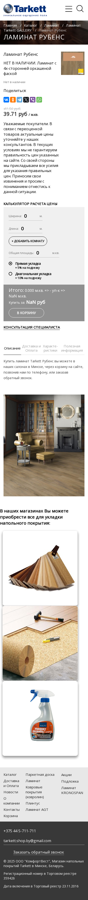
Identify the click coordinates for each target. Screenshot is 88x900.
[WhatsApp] (39, 99)
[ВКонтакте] (6, 99)
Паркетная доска (40, 774)
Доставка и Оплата (11, 783)
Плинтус (33, 803)
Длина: (14, 228)
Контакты (12, 809)
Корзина (11, 815)
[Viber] (32, 99)
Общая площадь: (21, 253)
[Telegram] (19, 99)
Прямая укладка (28, 263)
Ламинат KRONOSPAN (72, 790)
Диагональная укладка (33, 274)
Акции (66, 774)
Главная (10, 25)
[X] (26, 99)
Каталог (30, 25)
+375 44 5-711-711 (20, 830)
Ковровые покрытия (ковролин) (35, 792)
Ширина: (15, 216)
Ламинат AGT (37, 809)
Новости (11, 792)
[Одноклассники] (13, 99)
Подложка (70, 781)
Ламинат (51, 25)
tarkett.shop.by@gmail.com (27, 840)
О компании (12, 800)
